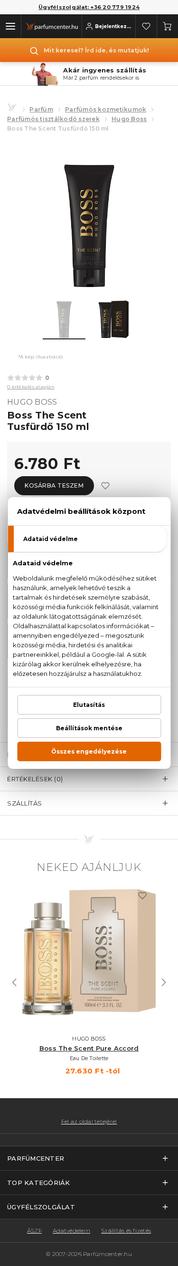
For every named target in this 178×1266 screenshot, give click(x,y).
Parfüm (41, 109)
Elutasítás (89, 704)
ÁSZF (34, 1230)
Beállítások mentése (89, 728)
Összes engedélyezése (89, 751)
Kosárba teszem (54, 485)
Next (163, 982)
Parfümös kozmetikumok (105, 109)
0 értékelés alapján (31, 387)
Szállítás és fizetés (126, 1230)
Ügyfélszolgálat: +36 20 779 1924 (89, 7)
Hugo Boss (129, 119)
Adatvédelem (71, 1230)
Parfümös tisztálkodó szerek (53, 119)
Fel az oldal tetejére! (89, 1121)
